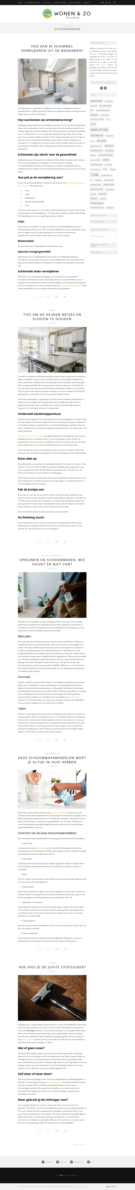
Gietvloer (105, 115)
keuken (101, 140)
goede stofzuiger (27, 1039)
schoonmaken (106, 155)
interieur (96, 135)
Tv (91, 180)
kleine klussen (96, 146)
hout (108, 119)
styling (108, 165)
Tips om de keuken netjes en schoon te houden (52, 316)
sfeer (106, 160)
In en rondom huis (32, 2)
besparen (109, 101)
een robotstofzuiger (54, 1082)
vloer (93, 194)
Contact (86, 2)
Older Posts (80, 1145)
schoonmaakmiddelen (59, 812)
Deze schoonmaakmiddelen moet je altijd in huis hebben (52, 760)
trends (112, 169)
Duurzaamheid (102, 110)
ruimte (93, 155)
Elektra (52, 963)
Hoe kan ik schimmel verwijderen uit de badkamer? (52, 48)
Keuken (52, 310)
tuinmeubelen (106, 175)
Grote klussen (75, 2)
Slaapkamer (96, 165)
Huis (52, 42)
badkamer (96, 101)
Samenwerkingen (78, 1186)
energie (94, 115)
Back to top (111, 1186)
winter (93, 198)
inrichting (99, 130)
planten (109, 150)
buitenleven (105, 106)
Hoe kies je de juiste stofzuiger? (52, 967)
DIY (91, 110)
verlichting (96, 189)
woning (103, 199)
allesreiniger (41, 848)
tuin (94, 175)
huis (93, 124)
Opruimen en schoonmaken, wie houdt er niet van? (52, 562)
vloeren (102, 194)
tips (105, 169)
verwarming (109, 189)
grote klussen (97, 119)
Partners (86, 1186)
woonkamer (96, 203)
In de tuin (47, 2)
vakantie (98, 180)
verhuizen (108, 184)
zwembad (110, 208)
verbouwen (95, 185)
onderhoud (96, 150)
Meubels (109, 146)
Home (20, 2)
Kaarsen (109, 136)
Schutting (95, 160)
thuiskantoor (95, 169)
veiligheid (108, 180)
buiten (93, 106)
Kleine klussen (60, 2)
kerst (92, 141)
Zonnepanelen (97, 208)
